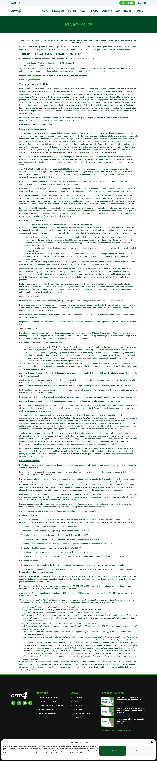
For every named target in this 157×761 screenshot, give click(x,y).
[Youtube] (25, 703)
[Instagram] (30, 703)
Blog (118, 11)
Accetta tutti (112, 751)
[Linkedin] (19, 703)
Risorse (127, 11)
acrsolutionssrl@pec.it (36, 66)
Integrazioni (58, 11)
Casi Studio (107, 11)
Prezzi (83, 11)
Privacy (82, 753)
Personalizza (140, 751)
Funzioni (44, 11)
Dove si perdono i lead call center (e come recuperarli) (130, 720)
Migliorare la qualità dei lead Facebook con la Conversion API (128, 699)
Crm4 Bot (72, 11)
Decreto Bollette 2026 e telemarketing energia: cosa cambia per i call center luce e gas (130, 710)
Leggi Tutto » (120, 702)
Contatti (141, 11)
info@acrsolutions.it (33, 80)
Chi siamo (93, 11)
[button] (153, 742)
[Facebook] (13, 703)
